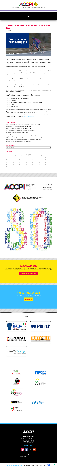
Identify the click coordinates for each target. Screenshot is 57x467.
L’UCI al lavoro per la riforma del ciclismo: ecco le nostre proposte (21, 137)
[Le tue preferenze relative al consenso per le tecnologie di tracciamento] (54, 464)
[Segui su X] (30, 449)
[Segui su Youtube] (34, 449)
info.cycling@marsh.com (28, 116)
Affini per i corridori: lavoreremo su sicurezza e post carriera (20, 139)
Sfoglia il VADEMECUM (28, 273)
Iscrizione (28, 299)
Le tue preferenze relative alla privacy (35, 465)
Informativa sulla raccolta (14, 465)
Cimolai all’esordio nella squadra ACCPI (15, 128)
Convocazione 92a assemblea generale (15, 126)
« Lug (7, 168)
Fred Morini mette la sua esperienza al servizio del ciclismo (20, 124)
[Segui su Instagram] (22, 449)
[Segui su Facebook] (26, 449)
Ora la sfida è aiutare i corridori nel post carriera (17, 130)
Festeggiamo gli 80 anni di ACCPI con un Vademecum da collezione (21, 136)
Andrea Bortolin (34, 456)
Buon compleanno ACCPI (11, 134)
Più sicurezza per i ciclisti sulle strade (14, 141)
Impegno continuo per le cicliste (13, 132)
